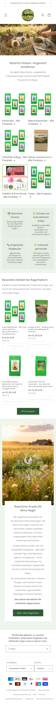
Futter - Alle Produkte (39, 193)
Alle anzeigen (28, 411)
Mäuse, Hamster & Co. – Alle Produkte (41, 158)
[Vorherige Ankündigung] (5, 3)
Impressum (29, 699)
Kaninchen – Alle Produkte (11, 122)
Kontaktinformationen (13, 699)
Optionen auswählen (41, 344)
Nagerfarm (16, 690)
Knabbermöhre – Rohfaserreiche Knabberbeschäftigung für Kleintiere (41, 329)
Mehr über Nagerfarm (28, 613)
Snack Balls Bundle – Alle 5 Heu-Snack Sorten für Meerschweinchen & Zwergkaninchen (14, 330)
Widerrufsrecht (44, 690)
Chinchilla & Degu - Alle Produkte (14, 158)
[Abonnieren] (47, 648)
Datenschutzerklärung (22, 694)
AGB (34, 694)
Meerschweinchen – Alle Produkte (41, 122)
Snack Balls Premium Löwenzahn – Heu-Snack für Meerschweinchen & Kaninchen (40, 384)
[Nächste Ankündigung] (51, 3)
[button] (6, 15)
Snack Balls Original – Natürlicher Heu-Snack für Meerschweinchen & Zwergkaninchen (12, 385)
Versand (42, 694)
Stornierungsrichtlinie (44, 699)
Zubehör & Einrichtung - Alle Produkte (14, 195)
